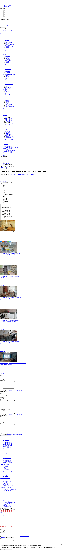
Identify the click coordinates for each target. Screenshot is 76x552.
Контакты (5, 89)
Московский (8, 125)
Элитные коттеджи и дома (8, 457)
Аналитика (5, 83)
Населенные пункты (9, 59)
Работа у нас (7, 45)
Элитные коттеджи (7, 470)
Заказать (2, 532)
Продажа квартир (6, 440)
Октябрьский (8, 126)
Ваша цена (2, 432)
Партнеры (7, 40)
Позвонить (2, 436)
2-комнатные (8, 119)
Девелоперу (7, 70)
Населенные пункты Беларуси (9, 471)
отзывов (13, 516)
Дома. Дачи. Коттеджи (7, 54)
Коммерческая (8, 85)
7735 (1, 0)
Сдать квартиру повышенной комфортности (12, 147)
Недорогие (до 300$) (9, 137)
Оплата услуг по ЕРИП (7, 148)
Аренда (6, 75)
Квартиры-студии (9, 138)
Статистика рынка (9, 84)
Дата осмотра (3, 410)
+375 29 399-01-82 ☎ (6, 211)
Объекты (7, 55)
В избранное (3, 240)
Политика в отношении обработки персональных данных (14, 518)
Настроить (2, 537)
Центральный (8, 132)
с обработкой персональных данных (13, 25)
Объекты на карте (6, 492)
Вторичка (7, 91)
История (7, 43)
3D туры (4, 473)
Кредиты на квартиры (7, 447)
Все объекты (5, 466)
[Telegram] (11, 241)
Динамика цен (6, 504)
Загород (6, 92)
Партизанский (8, 127)
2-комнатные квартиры (7, 443)
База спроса (5, 493)
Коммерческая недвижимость (9, 74)
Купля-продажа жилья (4, 438)
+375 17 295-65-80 (7, 4)
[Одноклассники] (3, 241)
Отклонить (11, 537)
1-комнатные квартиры (7, 442)
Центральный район (15, 174)
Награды (7, 39)
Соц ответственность (9, 106)
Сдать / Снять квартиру (7, 453)
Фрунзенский (8, 131)
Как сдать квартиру (7, 460)
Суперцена (7, 52)
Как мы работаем (11, 145)
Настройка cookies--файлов (8, 521)
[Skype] (9, 241)
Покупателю (7, 71)
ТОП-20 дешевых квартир (8, 445)
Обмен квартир (6, 446)
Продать (7, 49)
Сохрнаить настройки (8, 549)
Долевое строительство (5, 478)
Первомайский (8, 129)
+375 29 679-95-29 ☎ (6, 213)
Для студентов (9, 139)
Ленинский (8, 124)
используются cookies (24, 536)
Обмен (6, 51)
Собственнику (8, 78)
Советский (8, 130)
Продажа (7, 76)
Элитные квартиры (7, 455)
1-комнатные (8, 118)
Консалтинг (7, 96)
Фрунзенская (3, 181)
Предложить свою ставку (5, 435)
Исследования (8, 87)
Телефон (2, 21)
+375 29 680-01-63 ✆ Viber (7, 216)
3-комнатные (8, 120)
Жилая (6, 86)
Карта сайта (5, 515)
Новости (7, 37)
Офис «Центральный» (7, 30)
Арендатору (7, 79)
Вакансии (5, 98)
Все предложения (4, 374)
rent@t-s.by (4, 217)
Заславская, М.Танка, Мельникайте (27, 174)
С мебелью (8, 134)
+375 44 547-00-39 (7, 5)
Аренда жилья (6, 61)
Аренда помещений (7, 490)
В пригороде (8, 133)
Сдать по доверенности (7, 146)
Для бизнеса (7, 95)
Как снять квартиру (7, 461)
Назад (2, 549)
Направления (8, 60)
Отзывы (6, 41)
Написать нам (5, 514)
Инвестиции (7, 88)
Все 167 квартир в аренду (8, 116)
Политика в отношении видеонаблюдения (11, 524)
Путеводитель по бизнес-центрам (9, 489)
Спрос (6, 77)
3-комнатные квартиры (7, 444)
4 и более (7, 121)
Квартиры (7, 47)
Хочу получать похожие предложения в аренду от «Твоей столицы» (16, 411)
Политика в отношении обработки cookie (11, 520)
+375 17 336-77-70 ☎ (6, 210)
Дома (4, 467)
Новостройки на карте (7, 481)
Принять (6, 537)
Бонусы (6, 73)
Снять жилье (7, 66)
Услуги (6, 36)
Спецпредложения (9, 136)
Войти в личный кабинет (5, 33)
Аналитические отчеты (7, 503)
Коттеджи (7, 63)
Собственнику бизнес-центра (9, 502)
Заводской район (9, 123)
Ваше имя (2, 378)
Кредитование (6, 81)
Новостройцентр (8, 94)
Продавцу (5, 475)
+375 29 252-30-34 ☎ (6, 214)
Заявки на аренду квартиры (8, 459)
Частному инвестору (7, 505)
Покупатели (7, 48)
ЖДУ (3, 27)
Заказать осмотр (4, 391)
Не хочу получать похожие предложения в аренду (12, 413)
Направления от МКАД (7, 472)
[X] (4, 241)
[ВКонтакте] (1, 241)
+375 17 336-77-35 (7, 6)
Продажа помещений (7, 491)
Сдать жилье (7, 65)
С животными (9, 140)
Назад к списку (3, 167)
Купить (6, 50)
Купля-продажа (8, 90)
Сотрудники (7, 80)
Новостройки (5, 68)
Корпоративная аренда (7, 151)
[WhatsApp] (8, 241)
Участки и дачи (6, 469)
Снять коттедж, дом (7, 454)
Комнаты (5, 441)
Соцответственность (9, 44)
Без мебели (7, 135)
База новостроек (6, 480)
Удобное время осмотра (5, 409)
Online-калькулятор (7, 448)
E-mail (1, 389)
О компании (5, 35)
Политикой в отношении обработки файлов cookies (55, 550)
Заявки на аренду (8, 64)
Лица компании (8, 42)
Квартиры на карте (7, 458)
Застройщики (8, 72)
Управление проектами (5, 498)
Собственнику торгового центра (9, 501)
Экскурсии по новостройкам (9, 485)
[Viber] (6, 241)
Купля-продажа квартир (8, 46)
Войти (3, 110)
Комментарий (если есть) (5, 433)
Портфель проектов (7, 506)
